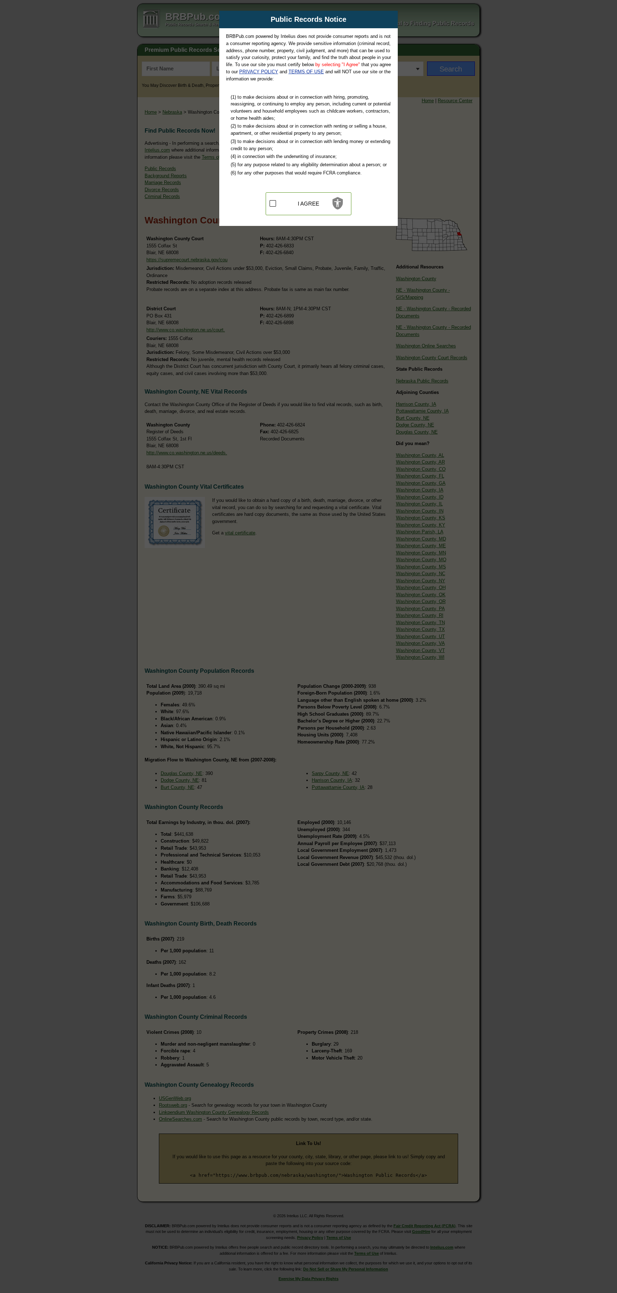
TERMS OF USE (306, 71)
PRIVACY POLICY (258, 71)
